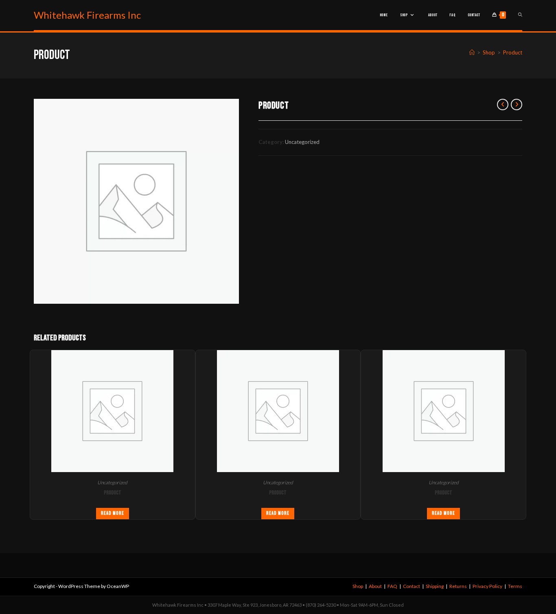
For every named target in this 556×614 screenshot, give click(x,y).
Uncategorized (302, 142)
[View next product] (516, 104)
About (375, 586)
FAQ (392, 586)
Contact (411, 586)
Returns (458, 586)
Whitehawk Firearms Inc (87, 15)
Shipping (435, 586)
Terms (515, 586)
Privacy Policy (487, 586)
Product (512, 52)
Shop (357, 586)
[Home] (472, 52)
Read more (112, 513)
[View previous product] (502, 104)
